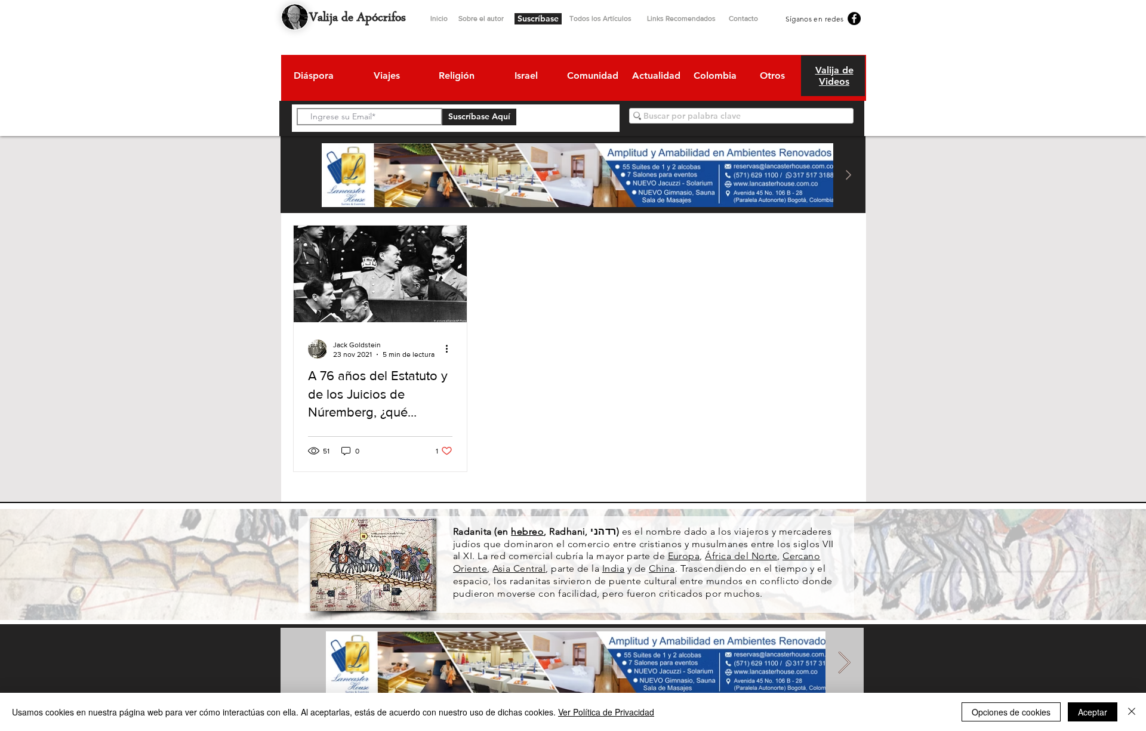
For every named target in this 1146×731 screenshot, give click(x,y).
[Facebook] (854, 18)
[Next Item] (848, 175)
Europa (684, 556)
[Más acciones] (450, 349)
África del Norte (741, 556)
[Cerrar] (1132, 711)
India (613, 568)
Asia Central (519, 568)
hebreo (527, 531)
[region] (313, 77)
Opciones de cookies (1011, 712)
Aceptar (1092, 712)
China (661, 568)
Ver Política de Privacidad (606, 712)
